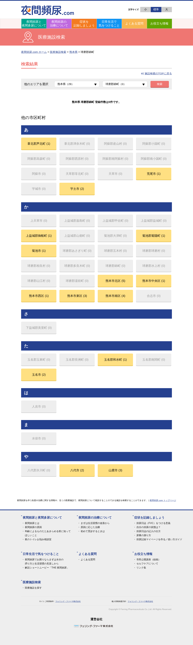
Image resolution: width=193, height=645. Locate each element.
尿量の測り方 (143, 535)
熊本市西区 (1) (39, 295)
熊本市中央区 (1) (153, 280)
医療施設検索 (58, 52)
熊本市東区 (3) (77, 295)
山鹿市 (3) (115, 470)
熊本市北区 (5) (115, 280)
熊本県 (73, 52)
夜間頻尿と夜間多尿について (34, 23)
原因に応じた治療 (90, 527)
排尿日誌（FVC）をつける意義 (153, 523)
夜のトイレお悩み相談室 (38, 539)
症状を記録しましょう (84, 23)
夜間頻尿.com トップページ (163, 500)
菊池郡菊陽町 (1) (153, 235)
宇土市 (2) (77, 188)
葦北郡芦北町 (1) (38, 143)
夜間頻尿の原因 (33, 527)
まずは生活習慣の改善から (95, 523)
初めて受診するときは (93, 531)
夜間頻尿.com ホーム (34, 52)
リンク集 (141, 567)
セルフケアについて (147, 563)
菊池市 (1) (39, 250)
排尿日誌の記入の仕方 (148, 531)
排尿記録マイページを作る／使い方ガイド (159, 539)
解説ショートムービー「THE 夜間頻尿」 (47, 567)
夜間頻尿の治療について (59, 23)
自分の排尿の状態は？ (148, 527)
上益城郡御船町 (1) (39, 235)
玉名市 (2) (39, 374)
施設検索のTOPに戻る (158, 73)
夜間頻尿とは (32, 523)
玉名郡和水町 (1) (115, 359)
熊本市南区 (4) (115, 295)
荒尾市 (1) (154, 173)
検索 (159, 84)
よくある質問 (134, 23)
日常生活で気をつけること (109, 23)
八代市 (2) (77, 470)
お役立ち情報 (159, 23)
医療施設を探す (33, 588)
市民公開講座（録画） (148, 559)
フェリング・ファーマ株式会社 (68, 601)
